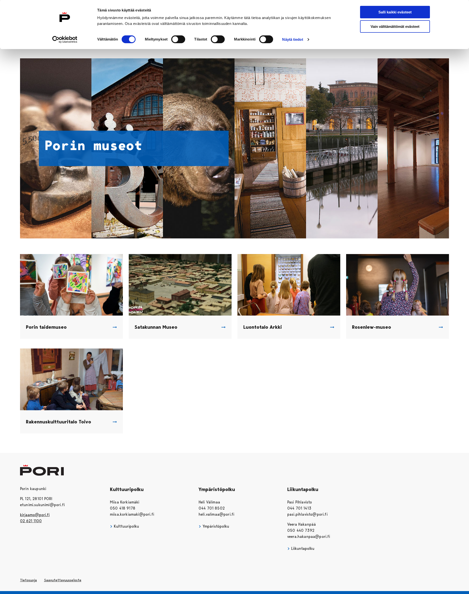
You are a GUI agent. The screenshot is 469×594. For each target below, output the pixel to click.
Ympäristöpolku (215, 526)
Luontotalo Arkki (262, 327)
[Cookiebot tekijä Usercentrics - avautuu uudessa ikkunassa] (64, 39)
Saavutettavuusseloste (62, 580)
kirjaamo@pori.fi (35, 514)
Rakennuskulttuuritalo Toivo (58, 422)
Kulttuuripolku (126, 526)
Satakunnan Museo (156, 327)
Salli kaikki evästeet (395, 12)
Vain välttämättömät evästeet (395, 26)
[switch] (178, 39)
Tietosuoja (28, 580)
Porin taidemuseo (46, 327)
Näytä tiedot (292, 39)
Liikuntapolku (302, 548)
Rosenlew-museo (371, 327)
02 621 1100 (31, 521)
